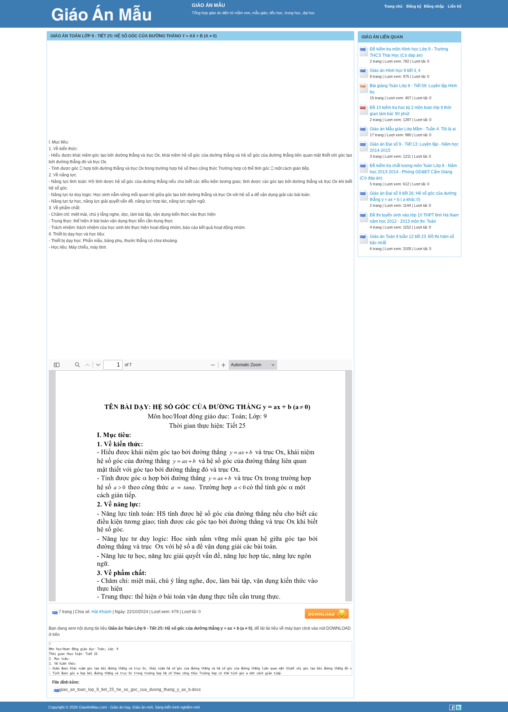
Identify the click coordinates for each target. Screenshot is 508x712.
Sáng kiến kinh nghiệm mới (177, 707)
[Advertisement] (200, 90)
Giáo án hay (120, 707)
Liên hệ (454, 6)
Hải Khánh (102, 611)
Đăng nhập (434, 6)
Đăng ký (413, 6)
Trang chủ (393, 6)
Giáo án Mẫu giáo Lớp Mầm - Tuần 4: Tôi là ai (413, 129)
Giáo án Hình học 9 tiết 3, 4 (395, 70)
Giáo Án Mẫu (208, 5)
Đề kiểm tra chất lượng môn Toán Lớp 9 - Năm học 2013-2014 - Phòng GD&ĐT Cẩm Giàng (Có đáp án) (408, 172)
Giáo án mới (142, 707)
